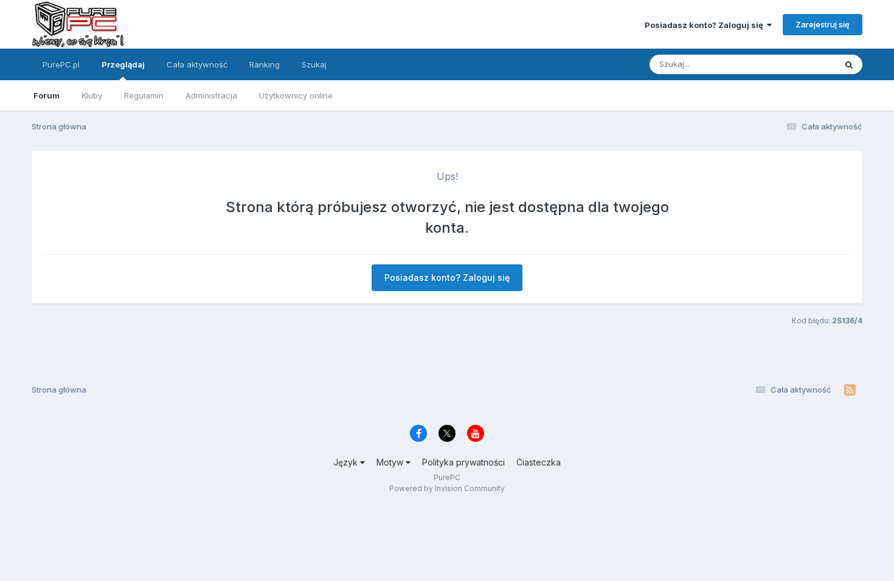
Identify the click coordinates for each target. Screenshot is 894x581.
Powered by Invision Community (447, 488)
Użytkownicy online (296, 95)
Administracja (211, 95)
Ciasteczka (538, 462)
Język (346, 462)
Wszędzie (801, 64)
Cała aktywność (197, 64)
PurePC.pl (61, 64)
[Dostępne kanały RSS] (849, 390)
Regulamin (144, 95)
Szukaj (314, 64)
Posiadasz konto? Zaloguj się (706, 25)
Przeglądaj (123, 64)
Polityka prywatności (463, 462)
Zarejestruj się (822, 24)
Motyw (391, 462)
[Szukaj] (849, 64)
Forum (46, 95)
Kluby (91, 95)
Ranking (264, 64)
